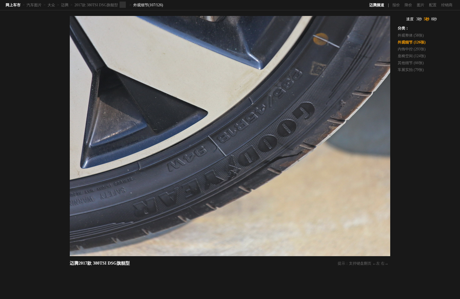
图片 (420, 5)
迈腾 (65, 5)
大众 (51, 5)
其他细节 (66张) (411, 63)
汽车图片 (34, 5)
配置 (433, 5)
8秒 (434, 19)
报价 (396, 5)
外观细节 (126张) (412, 42)
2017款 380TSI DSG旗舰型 (96, 5)
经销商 (446, 5)
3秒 (419, 19)
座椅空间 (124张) (412, 56)
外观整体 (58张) (411, 35)
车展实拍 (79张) (411, 70)
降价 (408, 5)
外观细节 (140, 5)
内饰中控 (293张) (412, 49)
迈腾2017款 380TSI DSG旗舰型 (100, 263)
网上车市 (13, 5)
